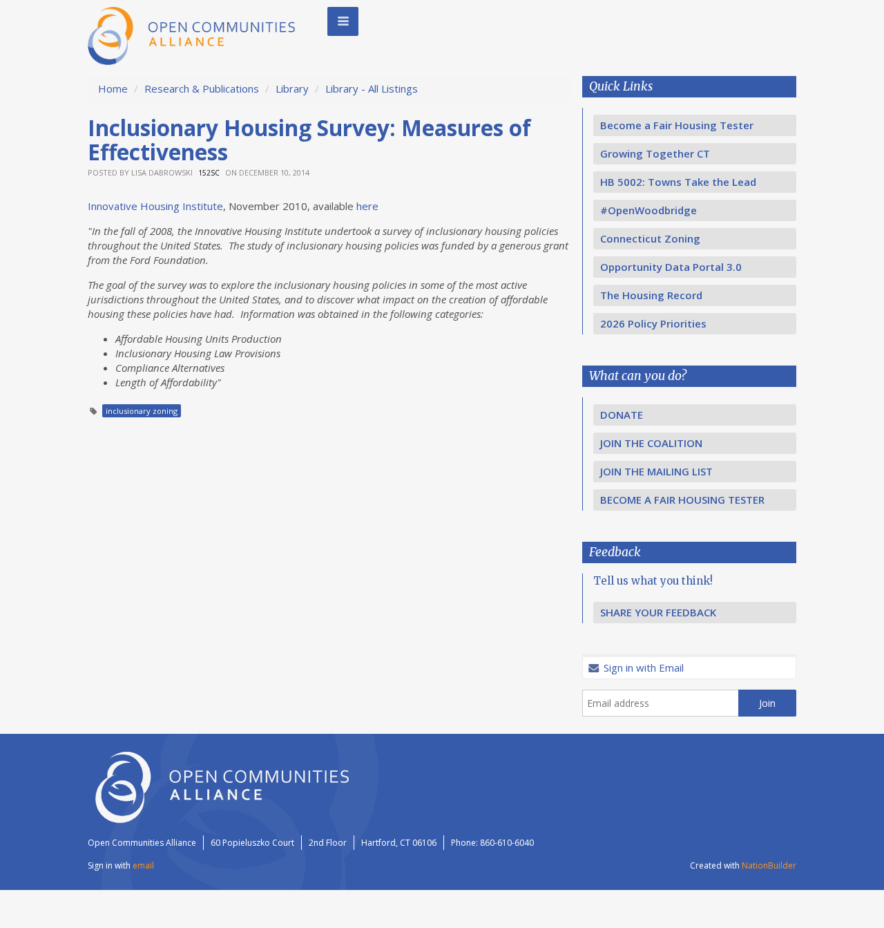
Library (293, 88)
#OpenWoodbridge (648, 210)
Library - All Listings (371, 88)
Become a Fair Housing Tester (676, 125)
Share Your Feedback (658, 612)
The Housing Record (651, 295)
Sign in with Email (642, 667)
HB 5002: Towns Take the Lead (678, 182)
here (367, 206)
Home (113, 88)
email (143, 865)
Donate (621, 415)
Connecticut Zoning (650, 238)
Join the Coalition (651, 443)
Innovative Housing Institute (155, 206)
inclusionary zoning (141, 411)
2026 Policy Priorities (653, 323)
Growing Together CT (655, 153)
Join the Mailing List (656, 471)
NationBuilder (769, 865)
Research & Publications (201, 88)
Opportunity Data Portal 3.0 (671, 267)
